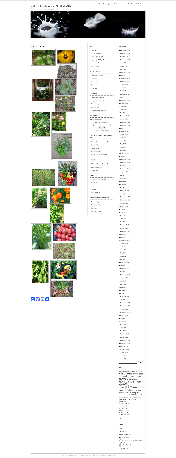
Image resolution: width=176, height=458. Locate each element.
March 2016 (123, 112)
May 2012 (123, 253)
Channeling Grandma (97, 75)
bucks (129, 371)
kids (128, 389)
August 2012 (124, 243)
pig (134, 392)
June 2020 (123, 63)
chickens (126, 373)
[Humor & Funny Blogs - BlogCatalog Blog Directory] (131, 442)
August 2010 (124, 315)
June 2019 (123, 69)
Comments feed (125, 434)
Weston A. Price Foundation (99, 154)
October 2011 (124, 271)
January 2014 (124, 193)
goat (139, 381)
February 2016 (124, 116)
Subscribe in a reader (96, 119)
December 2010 (125, 303)
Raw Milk (93, 189)
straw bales (126, 397)
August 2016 (124, 103)
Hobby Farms (95, 148)
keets (136, 387)
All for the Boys (95, 202)
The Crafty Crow (96, 211)
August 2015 (124, 134)
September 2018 (125, 78)
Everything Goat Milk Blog (98, 179)
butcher (133, 371)
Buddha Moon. (95, 82)
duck (132, 376)
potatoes (121, 395)
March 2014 (123, 187)
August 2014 (124, 172)
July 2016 (123, 106)
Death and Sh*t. (95, 85)
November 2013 (125, 200)
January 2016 (124, 119)
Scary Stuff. (94, 78)
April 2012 (123, 256)
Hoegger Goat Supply (97, 186)
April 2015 (123, 147)
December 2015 (125, 122)
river (126, 395)
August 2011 (124, 278)
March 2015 (123, 150)
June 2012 (123, 250)
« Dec (121, 419)
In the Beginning (96, 53)
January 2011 (124, 299)
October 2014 (124, 165)
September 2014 (125, 169)
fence (135, 379)
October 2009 (124, 346)
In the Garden (140, 4)
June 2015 (123, 141)
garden (131, 381)
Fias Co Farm (95, 183)
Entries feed (123, 431)
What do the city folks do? (98, 110)
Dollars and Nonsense (97, 97)
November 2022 (125, 53)
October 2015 (124, 128)
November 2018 (125, 72)
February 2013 (124, 225)
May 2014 (123, 181)
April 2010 (123, 327)
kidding (122, 390)
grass (129, 385)
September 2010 (125, 312)
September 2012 (125, 240)
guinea (121, 387)
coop (141, 374)
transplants (123, 399)
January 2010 (124, 337)
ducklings (137, 376)
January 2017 (124, 97)
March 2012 (123, 259)
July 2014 (123, 175)
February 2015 (124, 153)
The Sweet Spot (95, 104)
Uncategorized (95, 107)
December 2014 (125, 159)
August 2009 (124, 352)
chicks (136, 374)
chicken (140, 371)
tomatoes (133, 397)
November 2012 (125, 234)
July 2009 (123, 356)
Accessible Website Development (96, 455)
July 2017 (123, 88)
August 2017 (124, 84)
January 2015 (124, 156)
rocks (129, 395)
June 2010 (123, 321)
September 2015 (125, 131)
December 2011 (125, 268)
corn (120, 376)
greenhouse (135, 385)
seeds (140, 395)
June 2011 (123, 284)
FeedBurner (105, 130)
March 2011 (123, 293)
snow (120, 397)
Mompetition (94, 208)
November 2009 (125, 343)
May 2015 (123, 144)
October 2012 (124, 237)
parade (131, 392)
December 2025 (125, 50)
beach (125, 371)
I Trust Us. (94, 88)
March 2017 (123, 91)
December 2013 (125, 197)
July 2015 (123, 137)
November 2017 (125, 81)
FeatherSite (94, 170)
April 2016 (123, 109)
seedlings (134, 395)
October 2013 (124, 203)
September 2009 (125, 349)
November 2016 (125, 100)
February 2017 (124, 94)
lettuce (133, 390)
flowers (122, 382)
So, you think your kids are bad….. (101, 100)
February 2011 (124, 296)
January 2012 (124, 265)
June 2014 (123, 178)
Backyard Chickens (96, 167)
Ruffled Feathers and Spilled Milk (51, 6)
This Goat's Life (95, 192)
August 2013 (124, 206)
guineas (129, 387)
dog (124, 376)
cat (136, 371)
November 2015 (125, 125)
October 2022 (124, 56)
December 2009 (125, 340)
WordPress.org (124, 437)
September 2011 (125, 274)
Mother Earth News (96, 151)
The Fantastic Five (97, 56)
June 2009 (123, 359)
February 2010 (124, 334)
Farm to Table (95, 145)
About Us (101, 4)
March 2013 (123, 222)
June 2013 (123, 212)
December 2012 (125, 231)
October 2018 (124, 75)
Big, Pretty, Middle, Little (114, 4)
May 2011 (123, 287)
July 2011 (123, 281)
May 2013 (123, 215)
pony (137, 392)
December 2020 (125, 60)
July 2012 (123, 246)
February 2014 (124, 190)
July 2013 (123, 209)
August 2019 (124, 66)
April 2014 (123, 184)
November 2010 (125, 306)
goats (123, 384)
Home (94, 4)
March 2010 (123, 331)
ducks (123, 378)
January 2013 (124, 228)
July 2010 (123, 318)
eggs (130, 378)
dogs (128, 376)
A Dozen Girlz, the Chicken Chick (100, 164)
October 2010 (124, 309)
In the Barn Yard (129, 4)
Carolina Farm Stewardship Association (102, 142)
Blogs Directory (123, 448)
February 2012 (124, 262)
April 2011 (123, 290)
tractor (139, 397)
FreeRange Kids (95, 205)
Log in (122, 428)
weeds (132, 399)
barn (121, 371)
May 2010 (123, 324)
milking (126, 392)
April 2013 (123, 218)
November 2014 (125, 162)
